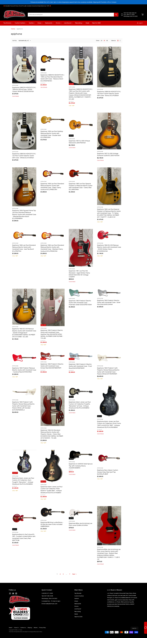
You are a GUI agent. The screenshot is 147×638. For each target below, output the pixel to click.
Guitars (31, 23)
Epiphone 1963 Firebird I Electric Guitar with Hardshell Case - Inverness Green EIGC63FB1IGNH (80, 302)
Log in (140, 23)
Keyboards (48, 23)
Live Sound (68, 23)
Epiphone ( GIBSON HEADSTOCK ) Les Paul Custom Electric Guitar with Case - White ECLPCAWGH (24, 155)
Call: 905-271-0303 (47, 593)
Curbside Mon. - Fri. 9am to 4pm (51, 601)
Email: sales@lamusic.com (49, 603)
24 (101, 40)
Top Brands (7, 23)
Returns (35, 627)
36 (104, 40)
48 (107, 40)
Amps (40, 23)
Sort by (14, 40)
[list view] (120, 40)
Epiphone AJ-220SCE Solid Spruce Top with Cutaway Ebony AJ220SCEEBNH (80, 466)
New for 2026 (96, 23)
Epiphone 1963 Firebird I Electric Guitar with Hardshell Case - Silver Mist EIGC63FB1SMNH (108, 302)
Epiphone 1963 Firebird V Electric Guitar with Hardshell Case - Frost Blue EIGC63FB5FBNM (80, 366)
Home (13, 29)
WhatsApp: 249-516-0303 (49, 598)
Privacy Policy (42, 627)
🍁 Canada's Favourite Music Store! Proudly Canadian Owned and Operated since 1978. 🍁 (27, 6)
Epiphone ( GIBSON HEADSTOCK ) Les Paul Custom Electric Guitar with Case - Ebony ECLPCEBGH (109, 93)
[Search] (116, 15)
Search (10, 627)
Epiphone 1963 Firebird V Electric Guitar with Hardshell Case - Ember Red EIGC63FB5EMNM (52, 366)
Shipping (30, 627)
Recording (78, 23)
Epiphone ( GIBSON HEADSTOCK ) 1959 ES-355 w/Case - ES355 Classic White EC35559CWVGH (24, 89)
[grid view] (118, 40)
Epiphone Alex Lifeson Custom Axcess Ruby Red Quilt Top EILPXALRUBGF (107, 472)
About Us (16, 627)
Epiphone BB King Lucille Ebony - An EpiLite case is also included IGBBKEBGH (52, 524)
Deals (87, 23)
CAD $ (134, 628)
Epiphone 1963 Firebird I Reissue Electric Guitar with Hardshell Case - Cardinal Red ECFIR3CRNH (24, 370)
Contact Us (23, 627)
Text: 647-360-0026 (47, 596)
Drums (58, 23)
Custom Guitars (20, 23)
